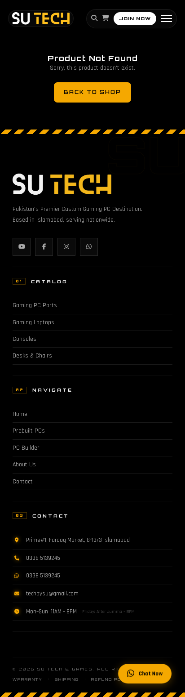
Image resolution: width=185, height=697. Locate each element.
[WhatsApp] (89, 247)
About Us (24, 464)
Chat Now (151, 673)
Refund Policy (112, 679)
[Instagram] (66, 247)
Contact (23, 482)
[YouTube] (22, 247)
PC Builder (26, 448)
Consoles (24, 339)
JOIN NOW (135, 18)
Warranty (28, 679)
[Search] (94, 18)
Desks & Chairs (32, 356)
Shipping (67, 679)
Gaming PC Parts (35, 305)
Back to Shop (92, 92)
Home (20, 414)
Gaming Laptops (33, 322)
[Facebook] (44, 247)
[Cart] (105, 18)
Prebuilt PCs (29, 431)
